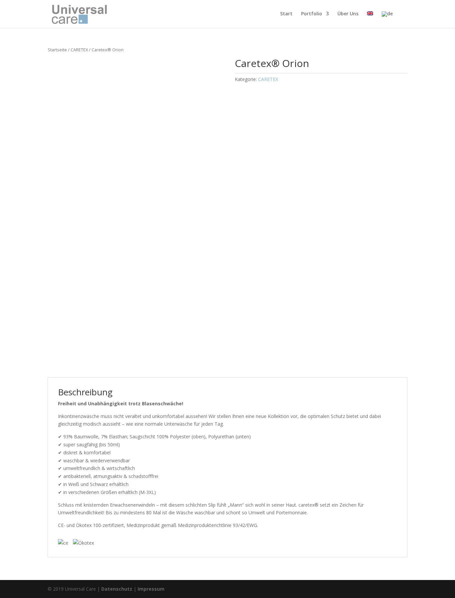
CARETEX (79, 50)
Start (286, 14)
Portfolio (311, 14)
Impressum (151, 589)
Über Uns (347, 14)
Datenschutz (116, 589)
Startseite (57, 50)
